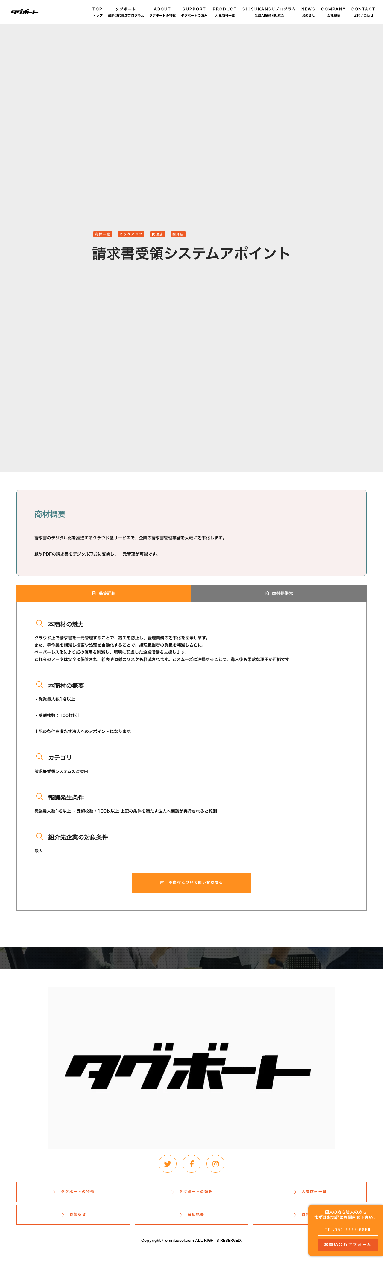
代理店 (157, 234)
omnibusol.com (179, 1240)
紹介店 (178, 234)
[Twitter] (168, 1164)
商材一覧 (102, 234)
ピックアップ (131, 234)
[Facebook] (191, 1164)
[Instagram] (215, 1164)
